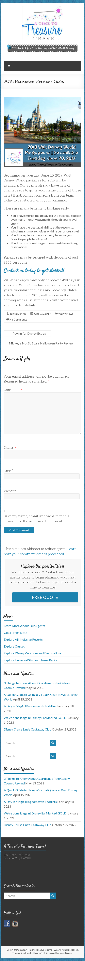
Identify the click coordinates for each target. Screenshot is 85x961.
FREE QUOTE (45, 597)
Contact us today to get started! (34, 270)
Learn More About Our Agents (24, 626)
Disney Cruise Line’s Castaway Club (27, 729)
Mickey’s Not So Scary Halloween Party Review (38, 345)
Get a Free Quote (15, 632)
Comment (13, 389)
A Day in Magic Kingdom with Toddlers (30, 706)
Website (10, 491)
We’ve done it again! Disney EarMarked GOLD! (35, 718)
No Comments (18, 319)
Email (10, 470)
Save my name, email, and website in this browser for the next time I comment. (36, 518)
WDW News (66, 313)
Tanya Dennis (17, 313)
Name (10, 447)
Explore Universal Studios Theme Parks (30, 660)
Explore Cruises (14, 646)
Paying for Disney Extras (27, 333)
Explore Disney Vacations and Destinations (32, 653)
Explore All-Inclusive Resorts (23, 639)
